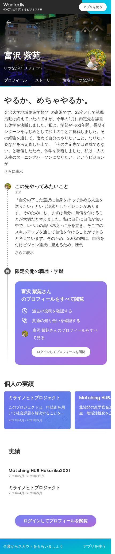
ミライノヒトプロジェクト (34, 398)
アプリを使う (92, 7)
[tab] (15, 80)
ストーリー (44, 80)
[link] (37, 410)
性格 (66, 80)
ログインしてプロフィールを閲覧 (61, 351)
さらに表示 (13, 171)
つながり (86, 80)
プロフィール (15, 80)
